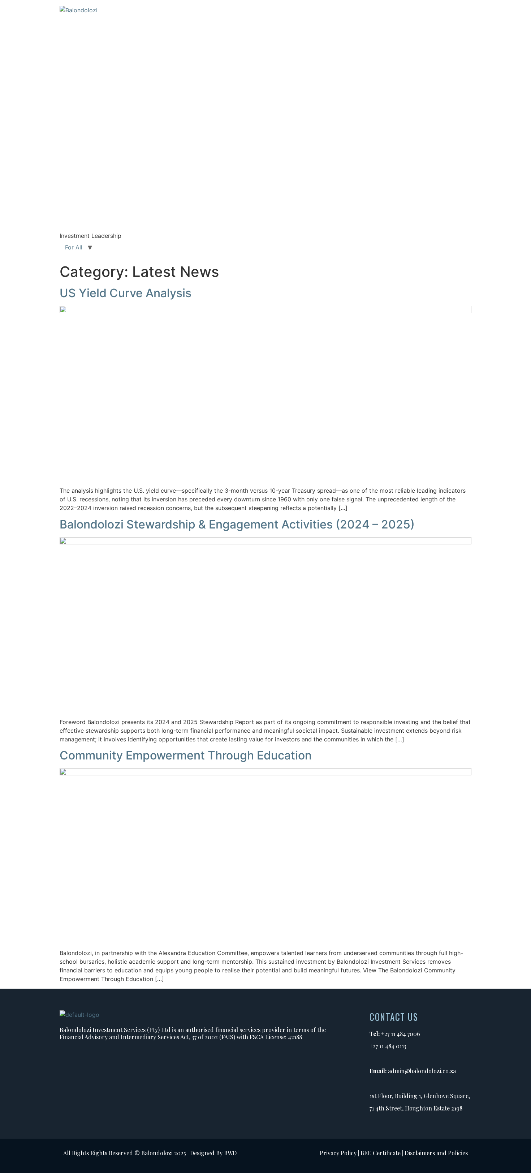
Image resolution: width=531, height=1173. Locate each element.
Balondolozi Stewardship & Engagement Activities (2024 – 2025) (237, 524)
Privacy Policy (338, 1153)
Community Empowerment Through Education (186, 755)
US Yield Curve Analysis (125, 293)
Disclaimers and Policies (436, 1153)
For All (73, 247)
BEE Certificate (381, 1153)
